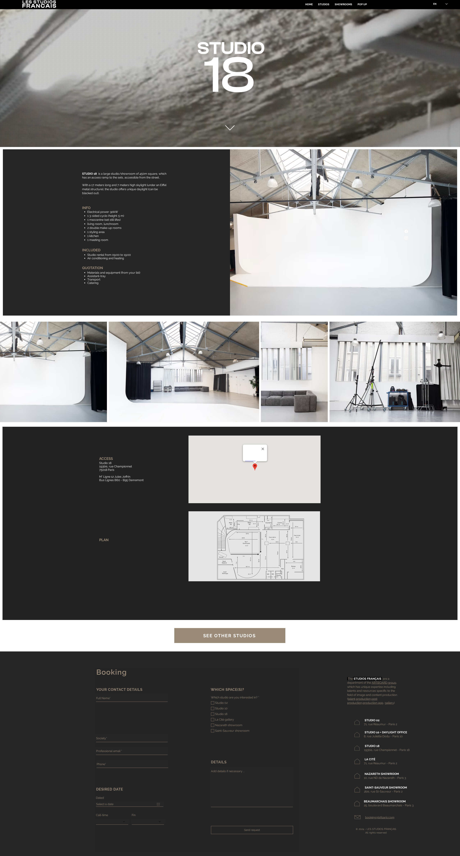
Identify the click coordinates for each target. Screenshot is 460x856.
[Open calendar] (158, 804)
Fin (133, 815)
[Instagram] (406, 237)
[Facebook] (406, 231)
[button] (323, 4)
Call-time (102, 815)
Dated (100, 797)
